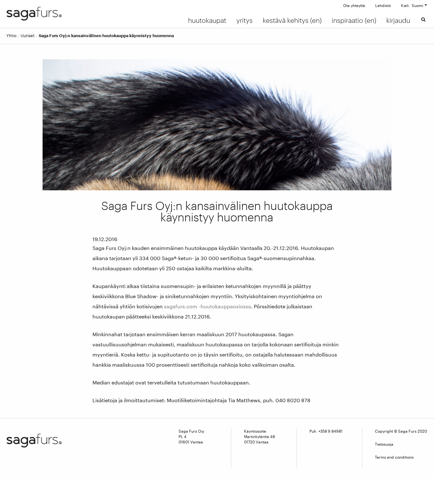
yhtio (11, 36)
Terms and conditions (394, 457)
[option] (217, 124)
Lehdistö (383, 5)
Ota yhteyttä (354, 5)
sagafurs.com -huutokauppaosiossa (207, 306)
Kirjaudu (398, 20)
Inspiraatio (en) (354, 20)
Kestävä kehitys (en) (292, 20)
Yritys (244, 20)
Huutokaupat (207, 20)
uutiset (28, 36)
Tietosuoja (384, 444)
